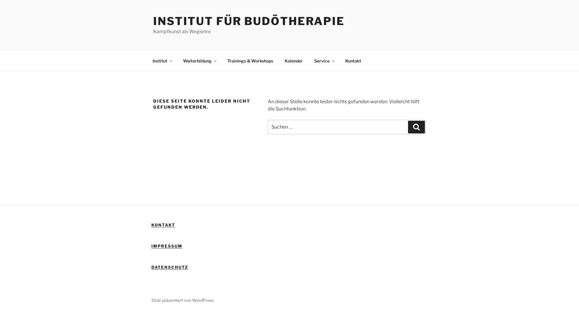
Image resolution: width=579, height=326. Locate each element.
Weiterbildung (197, 60)
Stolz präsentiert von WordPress (182, 300)
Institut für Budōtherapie (249, 21)
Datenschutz (169, 267)
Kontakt (353, 60)
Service (322, 60)
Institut (160, 60)
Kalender (294, 60)
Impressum (166, 246)
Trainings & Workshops (250, 60)
